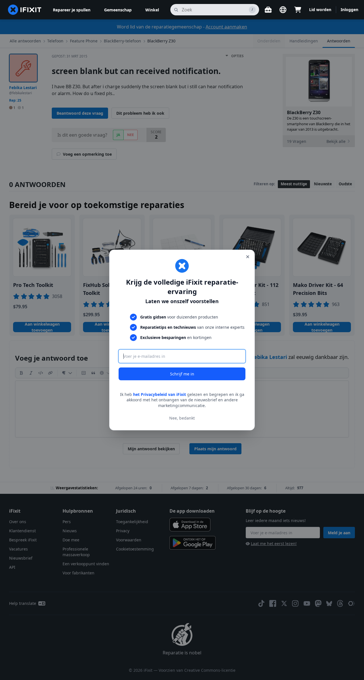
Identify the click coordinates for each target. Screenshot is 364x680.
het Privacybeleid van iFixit (159, 394)
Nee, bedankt (182, 418)
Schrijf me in (182, 374)
